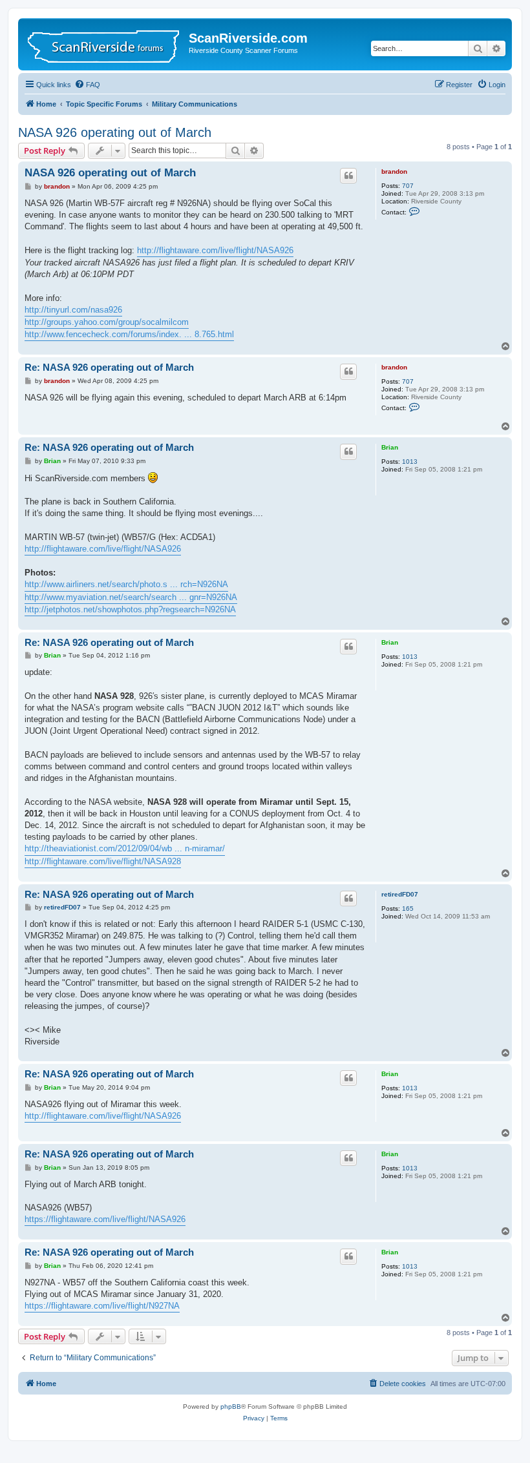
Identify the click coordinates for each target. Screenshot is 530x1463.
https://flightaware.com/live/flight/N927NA (102, 1306)
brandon (394, 171)
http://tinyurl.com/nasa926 (73, 310)
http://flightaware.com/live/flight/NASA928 (103, 861)
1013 (410, 461)
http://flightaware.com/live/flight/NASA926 (215, 250)
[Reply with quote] (348, 175)
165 (408, 908)
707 (408, 185)
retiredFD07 (399, 894)
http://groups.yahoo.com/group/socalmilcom (107, 322)
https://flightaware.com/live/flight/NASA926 (105, 1219)
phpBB (230, 1406)
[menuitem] (87, 84)
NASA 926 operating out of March (114, 132)
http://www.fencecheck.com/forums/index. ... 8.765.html (129, 334)
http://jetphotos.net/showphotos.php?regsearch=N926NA (130, 609)
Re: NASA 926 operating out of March (109, 367)
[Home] (105, 44)
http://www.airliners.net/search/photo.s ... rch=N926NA (126, 584)
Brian (389, 447)
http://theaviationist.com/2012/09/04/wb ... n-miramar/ (125, 848)
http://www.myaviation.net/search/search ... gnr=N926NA (131, 597)
